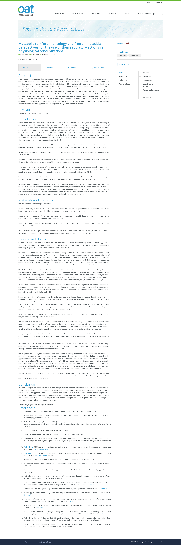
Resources (95, 13)
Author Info (73, 67)
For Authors (77, 13)
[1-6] (59, 140)
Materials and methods (148, 85)
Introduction (147, 80)
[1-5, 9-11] (30, 226)
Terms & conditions (43, 542)
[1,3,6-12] (85, 260)
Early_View (122, 55)
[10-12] (89, 172)
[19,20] (69, 309)
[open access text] (26, 10)
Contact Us (159, 3)
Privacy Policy (23, 542)
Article (25, 67)
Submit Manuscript (145, 13)
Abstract (146, 72)
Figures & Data (97, 67)
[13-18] (48, 292)
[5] (69, 247)
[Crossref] (93, 484)
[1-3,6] (86, 395)
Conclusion (147, 94)
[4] (102, 243)
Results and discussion (151, 90)
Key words (147, 76)
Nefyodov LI (28, 447)
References (147, 98)
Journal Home (122, 52)
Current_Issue (134, 55)
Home (148, 3)
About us (59, 13)
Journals (112, 13)
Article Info (50, 67)
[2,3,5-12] (80, 194)
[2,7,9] (101, 280)
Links (126, 13)
